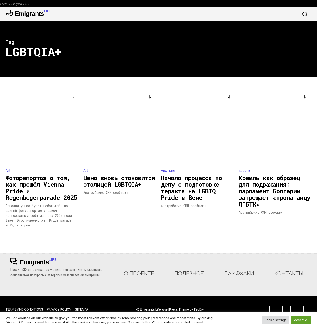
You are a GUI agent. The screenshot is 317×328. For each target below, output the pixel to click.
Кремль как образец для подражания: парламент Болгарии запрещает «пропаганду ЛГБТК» (274, 191)
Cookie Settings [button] (275, 320)
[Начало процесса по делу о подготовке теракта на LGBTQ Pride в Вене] (197, 127)
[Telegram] (286, 310)
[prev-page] (8, 235)
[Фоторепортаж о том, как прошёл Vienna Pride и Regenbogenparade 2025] (42, 127)
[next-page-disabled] (308, 235)
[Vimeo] (307, 310)
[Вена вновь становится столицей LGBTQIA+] (119, 127)
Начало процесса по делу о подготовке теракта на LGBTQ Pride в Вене (191, 188)
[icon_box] (139, 268)
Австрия (168, 170)
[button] (304, 14)
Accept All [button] (301, 320)
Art (8, 170)
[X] (297, 310)
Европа (244, 170)
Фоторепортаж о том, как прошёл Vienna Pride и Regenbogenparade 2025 (41, 188)
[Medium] (276, 310)
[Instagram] (266, 310)
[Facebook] (255, 310)
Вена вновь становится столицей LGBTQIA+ (119, 181)
